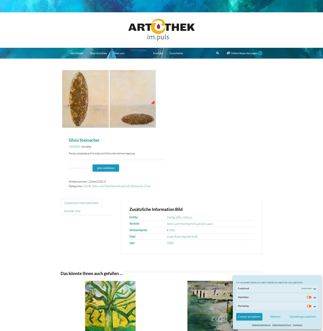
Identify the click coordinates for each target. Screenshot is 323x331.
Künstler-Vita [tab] (72, 211)
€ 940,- (171, 230)
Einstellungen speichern (303, 316)
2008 (170, 243)
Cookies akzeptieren (249, 316)
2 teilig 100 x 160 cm (179, 217)
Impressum (297, 325)
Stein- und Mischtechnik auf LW (110, 186)
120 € (87, 186)
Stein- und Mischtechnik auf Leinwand (189, 223)
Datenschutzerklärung (261, 325)
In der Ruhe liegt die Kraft (182, 236)
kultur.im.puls (139, 49)
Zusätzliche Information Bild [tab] (81, 203)
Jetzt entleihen (105, 168)
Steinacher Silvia (140, 186)
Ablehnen (275, 316)
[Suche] (217, 53)
